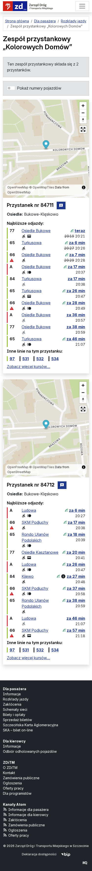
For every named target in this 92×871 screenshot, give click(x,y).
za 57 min (76, 630)
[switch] (11, 88)
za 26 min (75, 290)
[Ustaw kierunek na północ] (83, 119)
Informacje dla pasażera (28, 809)
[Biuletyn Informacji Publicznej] (65, 854)
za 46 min (75, 338)
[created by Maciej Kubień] (85, 863)
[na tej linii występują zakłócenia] (12, 260)
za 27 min (76, 576)
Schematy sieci (15, 709)
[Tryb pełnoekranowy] (83, 129)
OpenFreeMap (17, 187)
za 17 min (76, 266)
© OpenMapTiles (41, 187)
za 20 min (75, 552)
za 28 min (75, 302)
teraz (80, 230)
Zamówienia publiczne (21, 778)
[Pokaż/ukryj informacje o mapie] (84, 187)
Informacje (12, 694)
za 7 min (77, 254)
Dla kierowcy (14, 741)
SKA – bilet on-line (18, 730)
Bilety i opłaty (14, 715)
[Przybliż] (83, 105)
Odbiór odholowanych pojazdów (30, 751)
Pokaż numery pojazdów (39, 88)
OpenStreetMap (19, 192)
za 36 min (75, 314)
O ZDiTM (10, 767)
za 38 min (75, 326)
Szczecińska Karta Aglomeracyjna (30, 725)
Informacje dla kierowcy (28, 815)
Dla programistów (17, 793)
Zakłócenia (12, 704)
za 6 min (77, 242)
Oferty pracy (13, 788)
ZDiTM (9, 762)
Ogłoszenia (12, 783)
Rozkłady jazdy (15, 699)
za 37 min (76, 588)
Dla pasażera (14, 689)
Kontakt (9, 773)
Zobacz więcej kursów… (28, 366)
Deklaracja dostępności (39, 854)
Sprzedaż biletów (17, 720)
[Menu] (82, 6)
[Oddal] (83, 112)
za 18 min (76, 534)
